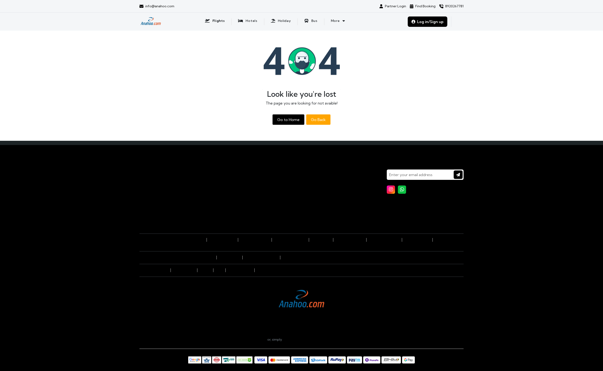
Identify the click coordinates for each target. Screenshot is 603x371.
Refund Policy (318, 219)
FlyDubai (262, 270)
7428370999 (374, 339)
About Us (314, 186)
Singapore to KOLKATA (290, 240)
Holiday (148, 186)
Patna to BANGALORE (384, 240)
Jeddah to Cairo (229, 257)
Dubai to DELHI (321, 240)
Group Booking (236, 179)
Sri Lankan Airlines (240, 270)
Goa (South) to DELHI (254, 240)
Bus (145, 193)
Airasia (219, 270)
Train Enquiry (235, 193)
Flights (147, 173)
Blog (311, 173)
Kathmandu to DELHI (349, 240)
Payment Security (321, 199)
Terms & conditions (321, 193)
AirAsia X (205, 270)
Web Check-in (236, 199)
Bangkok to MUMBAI (200, 257)
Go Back (318, 119)
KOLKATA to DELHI (417, 240)
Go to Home (288, 119)
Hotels (147, 179)
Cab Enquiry (234, 186)
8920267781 (315, 339)
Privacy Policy (317, 206)
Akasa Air (162, 270)
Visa (228, 173)
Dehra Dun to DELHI (222, 240)
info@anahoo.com (249, 339)
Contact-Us (316, 179)
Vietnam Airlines (184, 270)
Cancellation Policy (321, 212)
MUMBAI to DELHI (192, 240)
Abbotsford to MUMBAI (261, 257)
